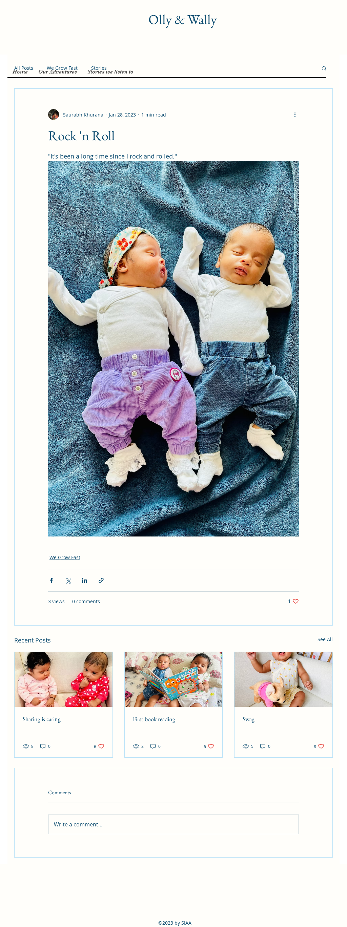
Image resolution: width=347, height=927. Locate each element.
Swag (248, 719)
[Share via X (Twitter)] (68, 580)
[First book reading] (174, 679)
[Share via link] (101, 580)
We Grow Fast (64, 557)
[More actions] (295, 114)
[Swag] (283, 679)
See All (325, 639)
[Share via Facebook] (51, 580)
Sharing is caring (42, 719)
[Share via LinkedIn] (84, 580)
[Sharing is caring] (64, 679)
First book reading (154, 719)
